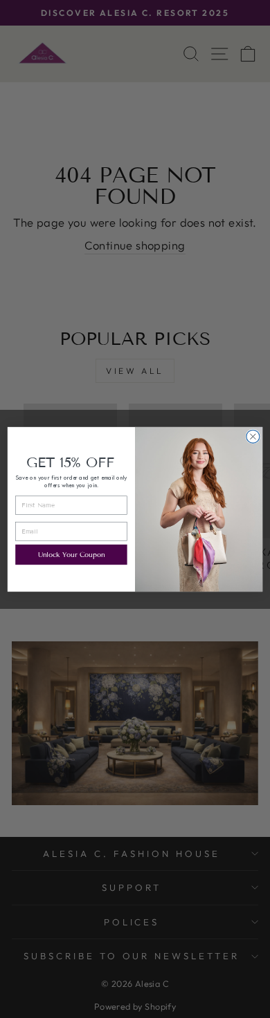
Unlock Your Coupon (71, 554)
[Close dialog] (253, 436)
